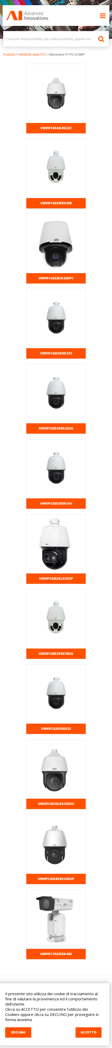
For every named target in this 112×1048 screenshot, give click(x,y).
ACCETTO (88, 1032)
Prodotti (9, 54)
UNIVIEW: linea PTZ (31, 54)
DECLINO (18, 1032)
